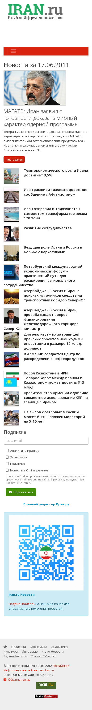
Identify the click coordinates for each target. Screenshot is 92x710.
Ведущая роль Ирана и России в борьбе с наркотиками (53, 249)
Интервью (30, 651)
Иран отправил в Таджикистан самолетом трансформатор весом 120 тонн (55, 213)
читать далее (14, 159)
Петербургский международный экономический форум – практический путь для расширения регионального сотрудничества (43, 275)
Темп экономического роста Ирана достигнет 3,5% (56, 172)
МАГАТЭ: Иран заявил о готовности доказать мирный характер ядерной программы (41, 117)
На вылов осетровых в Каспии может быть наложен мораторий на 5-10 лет (54, 417)
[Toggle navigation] (13, 51)
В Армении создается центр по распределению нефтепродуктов (54, 356)
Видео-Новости (15, 656)
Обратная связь (18, 680)
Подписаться (23, 492)
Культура (11, 651)
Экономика (18, 457)
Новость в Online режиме (28, 470)
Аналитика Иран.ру (24, 450)
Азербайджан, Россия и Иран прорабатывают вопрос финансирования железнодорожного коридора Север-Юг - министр (41, 319)
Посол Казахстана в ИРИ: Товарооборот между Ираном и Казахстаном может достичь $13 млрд (54, 380)
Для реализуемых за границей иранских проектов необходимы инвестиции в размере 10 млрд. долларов (53, 341)
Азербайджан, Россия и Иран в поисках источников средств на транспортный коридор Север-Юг (54, 295)
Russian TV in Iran (43, 656)
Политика (17, 463)
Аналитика (59, 647)
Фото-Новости (53, 651)
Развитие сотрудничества (48, 228)
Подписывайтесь (22, 604)
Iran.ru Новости (22, 594)
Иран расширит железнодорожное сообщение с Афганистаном (55, 192)
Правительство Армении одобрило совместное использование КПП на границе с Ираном (56, 397)
